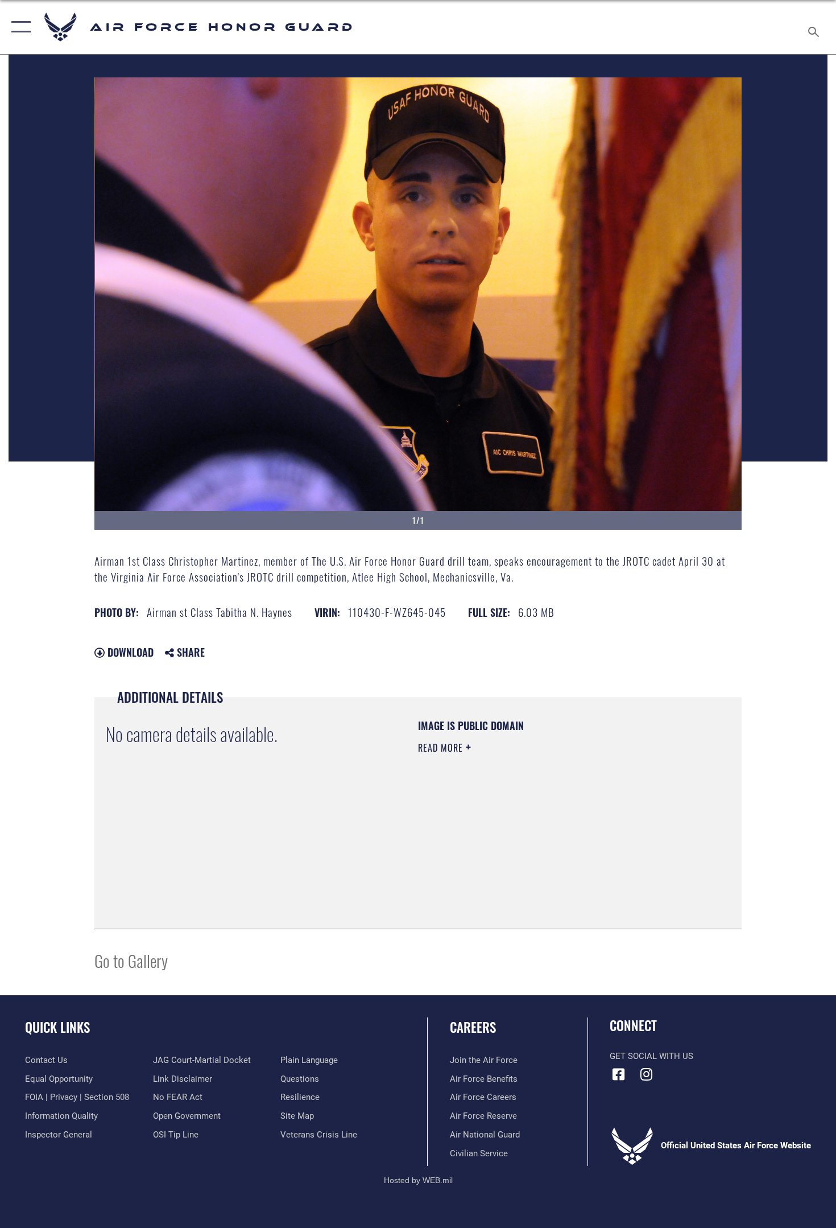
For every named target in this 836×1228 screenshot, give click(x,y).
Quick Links (57, 1027)
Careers (473, 1027)
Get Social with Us (651, 1056)
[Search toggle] (815, 27)
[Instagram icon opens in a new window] (646, 1074)
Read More (442, 748)
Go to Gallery (131, 960)
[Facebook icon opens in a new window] (618, 1074)
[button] (18, 27)
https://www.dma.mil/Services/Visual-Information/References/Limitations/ (551, 836)
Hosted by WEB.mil (418, 1180)
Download (129, 652)
